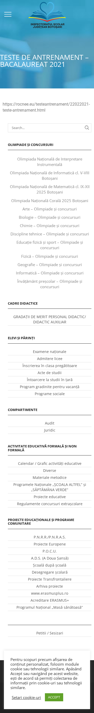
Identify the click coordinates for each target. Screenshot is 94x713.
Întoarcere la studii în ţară (50, 379)
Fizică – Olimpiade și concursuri (49, 256)
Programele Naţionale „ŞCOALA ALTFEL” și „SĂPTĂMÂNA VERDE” (49, 487)
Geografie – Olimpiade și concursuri (49, 264)
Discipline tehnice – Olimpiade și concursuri (49, 233)
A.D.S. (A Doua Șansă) (49, 558)
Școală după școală (49, 565)
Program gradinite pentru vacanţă (49, 386)
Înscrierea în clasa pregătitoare (49, 365)
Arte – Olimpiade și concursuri (49, 208)
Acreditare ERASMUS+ (50, 600)
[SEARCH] (87, 127)
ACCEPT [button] (54, 697)
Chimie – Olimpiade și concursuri (49, 225)
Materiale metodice (50, 477)
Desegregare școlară (50, 572)
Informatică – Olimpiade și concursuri (50, 272)
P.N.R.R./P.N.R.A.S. (50, 537)
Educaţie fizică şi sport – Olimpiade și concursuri (49, 245)
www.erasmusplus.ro (49, 593)
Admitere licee (49, 358)
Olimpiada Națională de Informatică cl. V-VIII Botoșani (49, 175)
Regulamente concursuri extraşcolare (50, 503)
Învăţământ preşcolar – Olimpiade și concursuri (49, 284)
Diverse (49, 470)
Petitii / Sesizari (49, 633)
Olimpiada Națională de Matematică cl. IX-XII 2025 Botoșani (50, 189)
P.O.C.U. (50, 551)
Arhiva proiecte (49, 586)
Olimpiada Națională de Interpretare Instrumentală (49, 161)
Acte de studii (50, 372)
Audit (49, 423)
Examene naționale (49, 351)
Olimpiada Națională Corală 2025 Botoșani (49, 200)
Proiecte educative (50, 496)
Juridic (49, 430)
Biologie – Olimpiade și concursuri (49, 217)
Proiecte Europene (50, 544)
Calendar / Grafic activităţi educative (49, 463)
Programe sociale (50, 393)
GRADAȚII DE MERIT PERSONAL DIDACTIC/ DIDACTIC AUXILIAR (49, 319)
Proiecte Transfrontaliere (50, 579)
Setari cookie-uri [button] (26, 697)
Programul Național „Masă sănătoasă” (49, 607)
